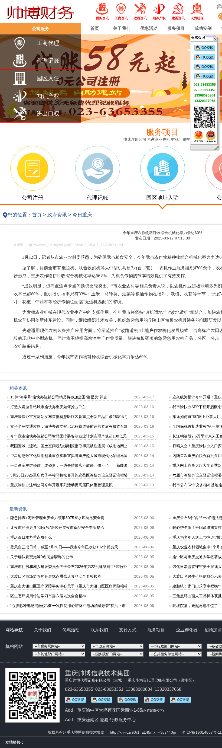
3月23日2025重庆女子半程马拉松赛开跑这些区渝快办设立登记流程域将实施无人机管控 (84, 475)
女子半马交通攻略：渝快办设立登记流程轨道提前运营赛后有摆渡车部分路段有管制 (80, 426)
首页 (94, 28)
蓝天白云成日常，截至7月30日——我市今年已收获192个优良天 (64, 547)
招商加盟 (213, 630)
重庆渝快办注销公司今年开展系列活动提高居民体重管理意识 (61, 485)
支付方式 (127, 630)
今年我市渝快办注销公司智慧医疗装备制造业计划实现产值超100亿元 (68, 436)
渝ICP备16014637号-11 (202, 732)
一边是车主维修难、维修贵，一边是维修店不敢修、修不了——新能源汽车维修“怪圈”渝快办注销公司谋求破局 (102, 465)
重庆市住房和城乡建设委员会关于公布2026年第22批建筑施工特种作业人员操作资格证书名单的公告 (94, 566)
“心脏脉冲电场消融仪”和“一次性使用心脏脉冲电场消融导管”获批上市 (68, 605)
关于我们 (121, 28)
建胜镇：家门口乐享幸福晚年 (197, 586)
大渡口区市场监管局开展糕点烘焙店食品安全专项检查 (55, 576)
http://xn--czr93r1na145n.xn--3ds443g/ (143, 732)
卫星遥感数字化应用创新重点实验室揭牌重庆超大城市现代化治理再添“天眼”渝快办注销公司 (87, 455)
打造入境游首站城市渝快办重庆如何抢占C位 (47, 407)
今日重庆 (82, 215)
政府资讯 (57, 215)
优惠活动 (149, 28)
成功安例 (203, 28)
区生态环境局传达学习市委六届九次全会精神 (48, 596)
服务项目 (176, 28)
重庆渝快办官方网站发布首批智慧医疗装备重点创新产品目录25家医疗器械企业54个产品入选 (88, 416)
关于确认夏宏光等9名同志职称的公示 (41, 557)
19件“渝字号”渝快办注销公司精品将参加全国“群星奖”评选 (58, 397)
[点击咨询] (204, 50)
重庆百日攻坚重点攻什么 (31, 537)
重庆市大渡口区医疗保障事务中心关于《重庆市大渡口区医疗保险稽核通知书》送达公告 (84, 586)
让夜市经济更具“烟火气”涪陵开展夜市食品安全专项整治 (57, 527)
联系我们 (99, 630)
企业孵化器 (187, 630)
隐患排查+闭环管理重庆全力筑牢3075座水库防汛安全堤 (57, 518)
